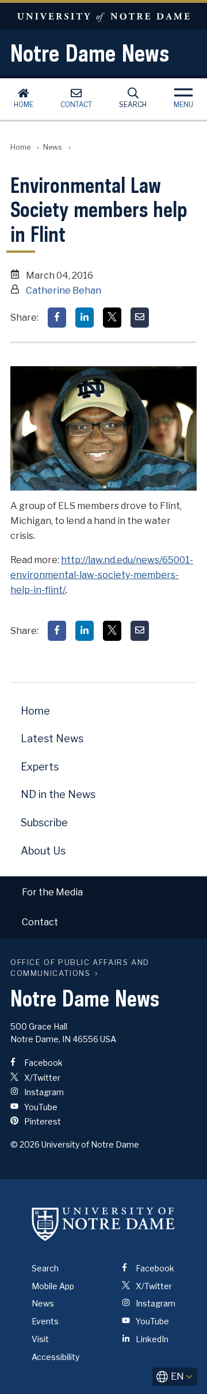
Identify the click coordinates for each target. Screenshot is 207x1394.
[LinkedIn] (84, 317)
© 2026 (25, 1144)
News (52, 147)
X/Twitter (41, 1077)
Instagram (43, 1092)
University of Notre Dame (103, 16)
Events (45, 1321)
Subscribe (44, 822)
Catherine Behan (63, 290)
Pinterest (41, 1121)
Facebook (42, 1063)
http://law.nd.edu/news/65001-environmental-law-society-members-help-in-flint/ (101, 574)
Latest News (52, 738)
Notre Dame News (89, 53)
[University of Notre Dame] (103, 1224)
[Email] (140, 317)
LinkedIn (151, 1339)
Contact (76, 104)
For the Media (52, 892)
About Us (43, 851)
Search (133, 104)
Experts (40, 767)
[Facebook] (57, 317)
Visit (40, 1339)
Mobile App (53, 1286)
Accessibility (55, 1357)
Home (23, 104)
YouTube (39, 1107)
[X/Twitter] (112, 317)
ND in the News (58, 794)
